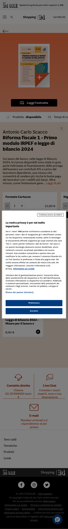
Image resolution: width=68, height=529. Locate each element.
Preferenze (34, 303)
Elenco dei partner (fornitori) (19, 292)
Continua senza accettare (50, 215)
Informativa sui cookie (23, 269)
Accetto (34, 311)
